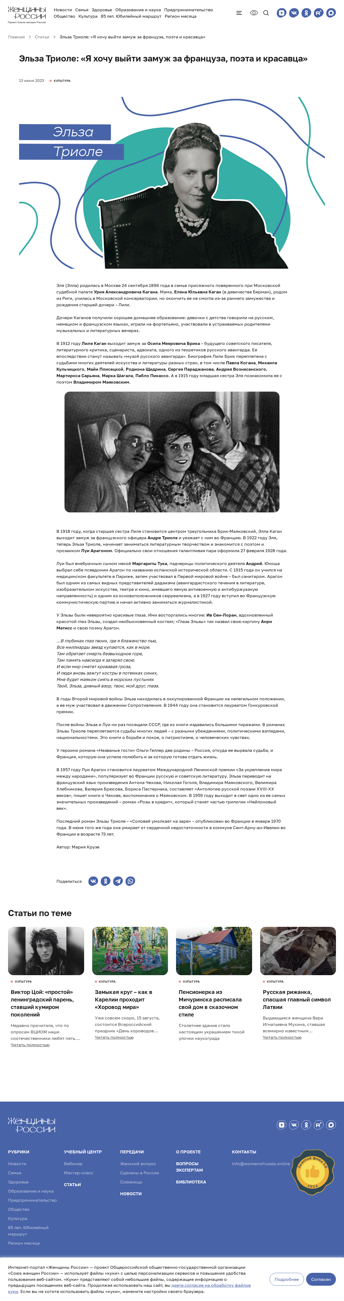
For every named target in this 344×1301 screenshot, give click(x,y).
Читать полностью (30, 1044)
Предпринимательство (188, 9)
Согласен (321, 1279)
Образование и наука (138, 9)
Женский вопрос (138, 1163)
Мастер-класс (79, 1172)
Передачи (132, 1151)
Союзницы (131, 1182)
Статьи (72, 1184)
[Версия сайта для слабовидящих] (254, 12)
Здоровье (102, 9)
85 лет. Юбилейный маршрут (131, 16)
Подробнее (287, 1279)
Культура (88, 16)
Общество (64, 16)
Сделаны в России (139, 1172)
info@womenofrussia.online (261, 1163)
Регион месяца (180, 16)
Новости (63, 9)
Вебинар (73, 1163)
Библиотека (191, 1182)
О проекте (188, 1151)
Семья (81, 9)
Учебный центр (83, 1151)
